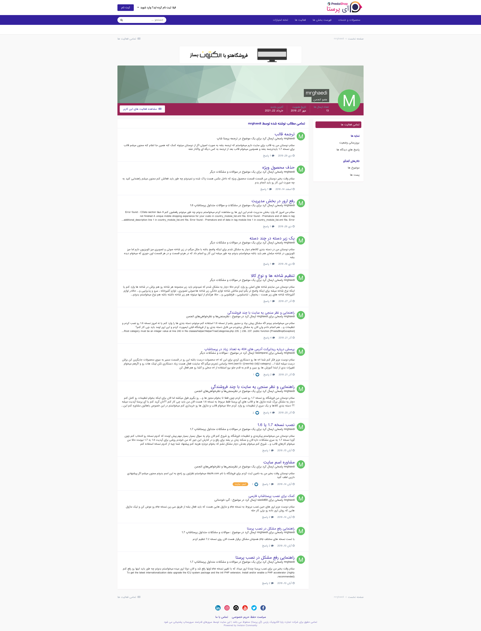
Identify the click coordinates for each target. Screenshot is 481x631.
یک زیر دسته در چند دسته (272, 238)
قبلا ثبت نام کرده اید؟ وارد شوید (157, 7)
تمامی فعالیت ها (350, 125)
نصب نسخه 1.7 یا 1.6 (276, 425)
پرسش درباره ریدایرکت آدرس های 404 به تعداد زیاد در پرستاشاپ (249, 349)
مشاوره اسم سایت (279, 462)
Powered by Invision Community (240, 625)
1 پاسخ (267, 156)
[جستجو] (121, 20)
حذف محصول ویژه (278, 168)
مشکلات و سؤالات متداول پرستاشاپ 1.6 (214, 205)
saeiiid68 (262, 500)
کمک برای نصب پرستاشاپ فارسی (272, 496)
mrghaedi (289, 138)
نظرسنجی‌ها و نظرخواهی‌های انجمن (207, 316)
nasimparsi (261, 353)
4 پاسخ (267, 338)
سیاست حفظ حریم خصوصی (249, 617)
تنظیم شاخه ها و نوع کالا (273, 276)
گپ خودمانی (222, 500)
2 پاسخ (267, 375)
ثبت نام (125, 7)
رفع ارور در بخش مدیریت (273, 201)
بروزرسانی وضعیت (349, 143)
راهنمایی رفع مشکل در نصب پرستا (271, 528)
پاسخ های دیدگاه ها (348, 150)
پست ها (354, 175)
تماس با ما (221, 617)
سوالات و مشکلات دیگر (224, 172)
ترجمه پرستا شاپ (227, 138)
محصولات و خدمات (349, 20)
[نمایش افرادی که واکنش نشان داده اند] (257, 375)
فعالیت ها (300, 20)
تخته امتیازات (280, 20)
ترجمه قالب (285, 134)
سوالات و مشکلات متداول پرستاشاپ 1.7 (214, 429)
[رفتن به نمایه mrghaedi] (301, 136)
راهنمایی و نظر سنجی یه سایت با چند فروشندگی (261, 312)
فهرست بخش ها (322, 20)
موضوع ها (353, 168)
